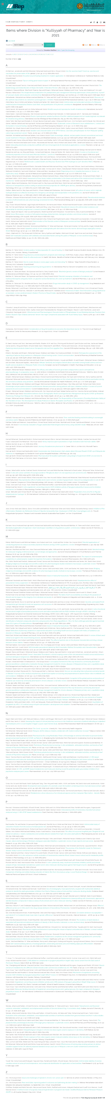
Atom (86, 45)
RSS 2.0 (102, 45)
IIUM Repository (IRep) (19, 22)
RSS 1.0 (94, 45)
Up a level (11, 41)
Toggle (4, 4)
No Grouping (70, 50)
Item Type (61, 50)
